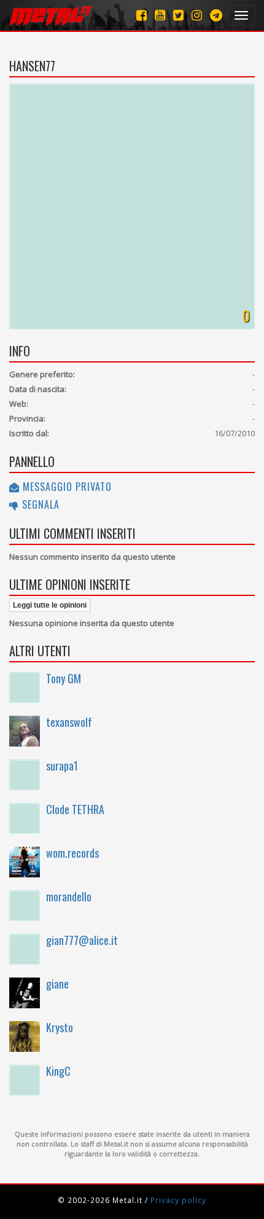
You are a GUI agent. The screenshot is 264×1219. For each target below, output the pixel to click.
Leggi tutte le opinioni (50, 605)
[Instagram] (216, 15)
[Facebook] (141, 15)
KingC (58, 1071)
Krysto (59, 1027)
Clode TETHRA (75, 809)
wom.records (72, 853)
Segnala (39, 504)
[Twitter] (178, 15)
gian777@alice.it (82, 940)
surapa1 (62, 766)
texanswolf (69, 722)
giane (57, 984)
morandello (68, 896)
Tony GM (63, 678)
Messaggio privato (66, 486)
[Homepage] (50, 15)
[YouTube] (160, 15)
